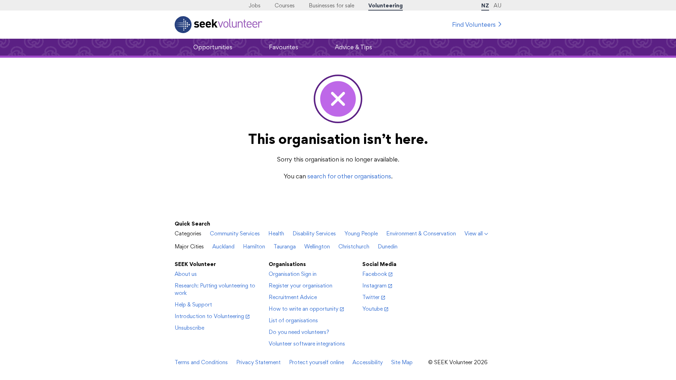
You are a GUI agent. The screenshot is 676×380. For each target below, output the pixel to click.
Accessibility (367, 362)
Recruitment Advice (293, 297)
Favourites (283, 47)
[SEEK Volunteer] (218, 24)
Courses (285, 5)
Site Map (402, 362)
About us (186, 274)
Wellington (317, 246)
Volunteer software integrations (307, 343)
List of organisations (293, 320)
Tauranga (285, 246)
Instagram (374, 285)
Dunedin (388, 246)
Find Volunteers (474, 24)
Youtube (372, 308)
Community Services (235, 233)
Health (276, 233)
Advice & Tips (353, 47)
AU (497, 5)
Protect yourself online (316, 362)
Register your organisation (300, 285)
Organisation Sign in (293, 274)
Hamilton (254, 246)
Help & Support (193, 304)
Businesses (331, 5)
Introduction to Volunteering (209, 316)
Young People (361, 233)
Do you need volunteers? (299, 332)
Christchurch (353, 246)
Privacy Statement (258, 362)
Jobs (255, 5)
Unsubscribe (189, 327)
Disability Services (314, 233)
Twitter (371, 297)
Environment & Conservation (421, 233)
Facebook (374, 274)
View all (473, 233)
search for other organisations (349, 176)
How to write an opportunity (303, 308)
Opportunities (212, 47)
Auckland (223, 246)
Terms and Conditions (201, 362)
